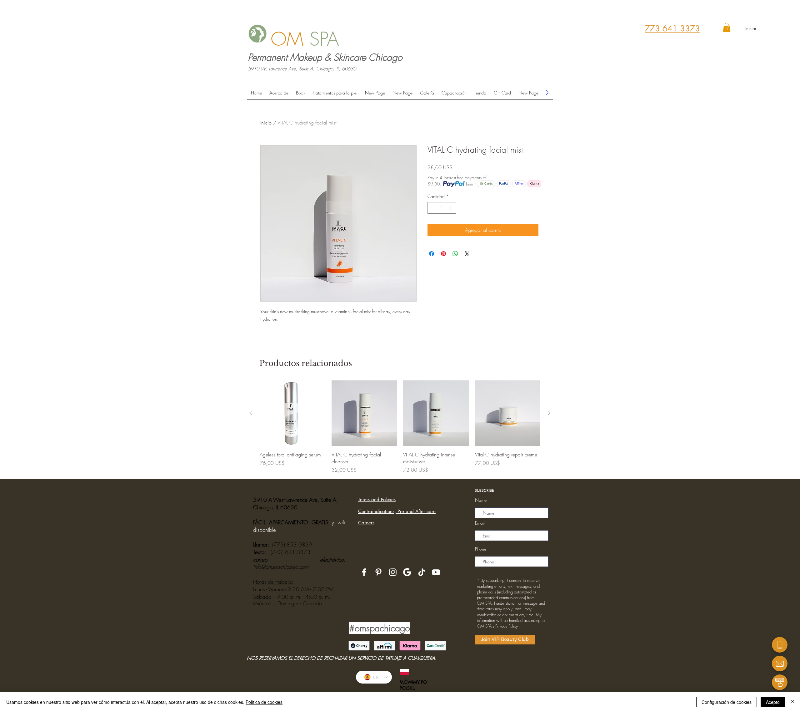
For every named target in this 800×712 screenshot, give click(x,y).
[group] (400, 427)
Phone (480, 549)
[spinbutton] (442, 207)
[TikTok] (422, 572)
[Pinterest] (378, 572)
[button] (727, 27)
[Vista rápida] (292, 413)
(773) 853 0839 (292, 544)
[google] (407, 572)
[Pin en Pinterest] (443, 253)
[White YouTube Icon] (436, 572)
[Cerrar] (792, 702)
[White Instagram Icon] (393, 572)
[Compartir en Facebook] (431, 253)
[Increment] (451, 207)
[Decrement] (432, 207)
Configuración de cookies (727, 702)
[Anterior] (250, 413)
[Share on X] (467, 253)
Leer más (474, 184)
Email (480, 523)
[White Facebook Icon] (364, 572)
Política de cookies (264, 702)
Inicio (266, 122)
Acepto (773, 702)
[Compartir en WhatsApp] (455, 253)
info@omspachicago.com (280, 566)
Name (481, 500)
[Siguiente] (549, 413)
